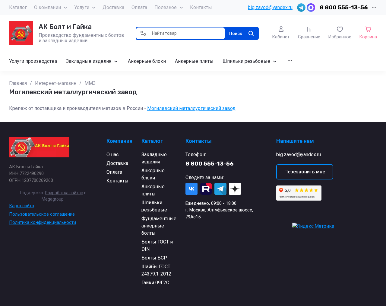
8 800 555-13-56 (344, 7)
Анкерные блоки (153, 174)
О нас (112, 154)
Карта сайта (21, 205)
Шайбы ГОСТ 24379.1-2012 (156, 270)
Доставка (113, 7)
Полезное (165, 7)
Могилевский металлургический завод (191, 108)
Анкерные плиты (153, 190)
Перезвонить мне (304, 172)
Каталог (18, 7)
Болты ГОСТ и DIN (157, 245)
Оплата (139, 7)
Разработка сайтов (64, 192)
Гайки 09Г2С (155, 282)
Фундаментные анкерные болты (158, 226)
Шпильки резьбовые (154, 206)
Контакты (201, 7)
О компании (47, 7)
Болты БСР (154, 258)
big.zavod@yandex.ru (270, 7)
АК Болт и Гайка (65, 27)
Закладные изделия (154, 158)
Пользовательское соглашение (42, 214)
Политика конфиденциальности (42, 222)
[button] (143, 33)
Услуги (81, 7)
